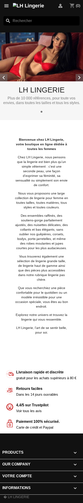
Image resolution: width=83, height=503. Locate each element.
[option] (41, 73)
